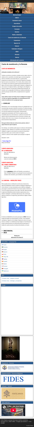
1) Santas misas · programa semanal (10, 278)
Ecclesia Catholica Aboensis (8, 1)
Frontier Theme (29, 425)
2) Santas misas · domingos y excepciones (12, 280)
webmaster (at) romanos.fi (17, 237)
